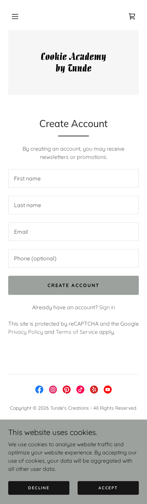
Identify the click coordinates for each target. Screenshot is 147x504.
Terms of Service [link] (77, 331)
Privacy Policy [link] (25, 331)
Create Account (73, 285)
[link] (73, 62)
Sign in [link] (107, 307)
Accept (108, 487)
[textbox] (73, 178)
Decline (38, 487)
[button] (15, 16)
